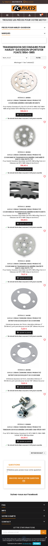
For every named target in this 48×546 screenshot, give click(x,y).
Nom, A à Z (15, 58)
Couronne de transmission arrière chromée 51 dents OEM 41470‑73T (24, 158)
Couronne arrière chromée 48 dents (24, 103)
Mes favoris (28, 2)
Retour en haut (38, 453)
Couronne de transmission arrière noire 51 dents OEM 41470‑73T (24, 213)
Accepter (37, 543)
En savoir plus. (27, 543)
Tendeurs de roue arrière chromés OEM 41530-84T (24, 430)
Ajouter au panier (24, 115)
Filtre (38, 58)
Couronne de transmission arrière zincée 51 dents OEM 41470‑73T (24, 267)
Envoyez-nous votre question (24, 478)
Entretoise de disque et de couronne (24, 321)
